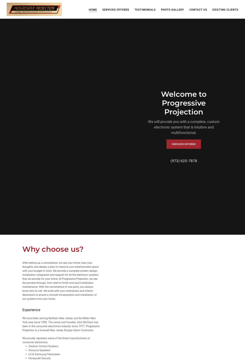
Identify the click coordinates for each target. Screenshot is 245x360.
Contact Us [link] (198, 9)
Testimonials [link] (145, 9)
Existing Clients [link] (225, 9)
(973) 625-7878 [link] (183, 161)
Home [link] (93, 9)
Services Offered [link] (115, 9)
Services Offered (184, 144)
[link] (34, 9)
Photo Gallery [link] (172, 9)
